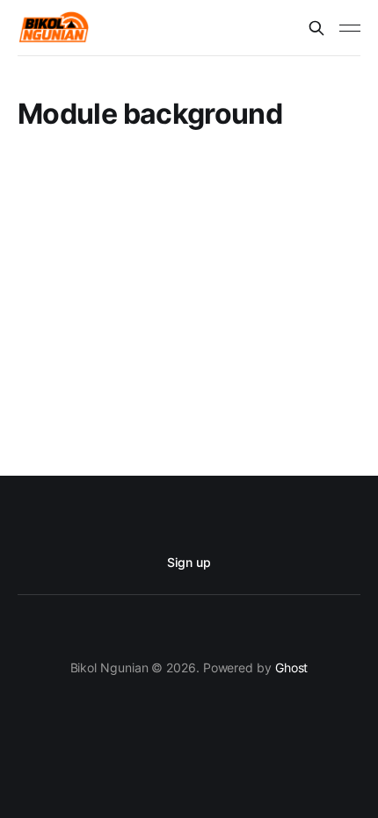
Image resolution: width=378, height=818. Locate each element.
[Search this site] (316, 28)
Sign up (188, 562)
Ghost (292, 667)
